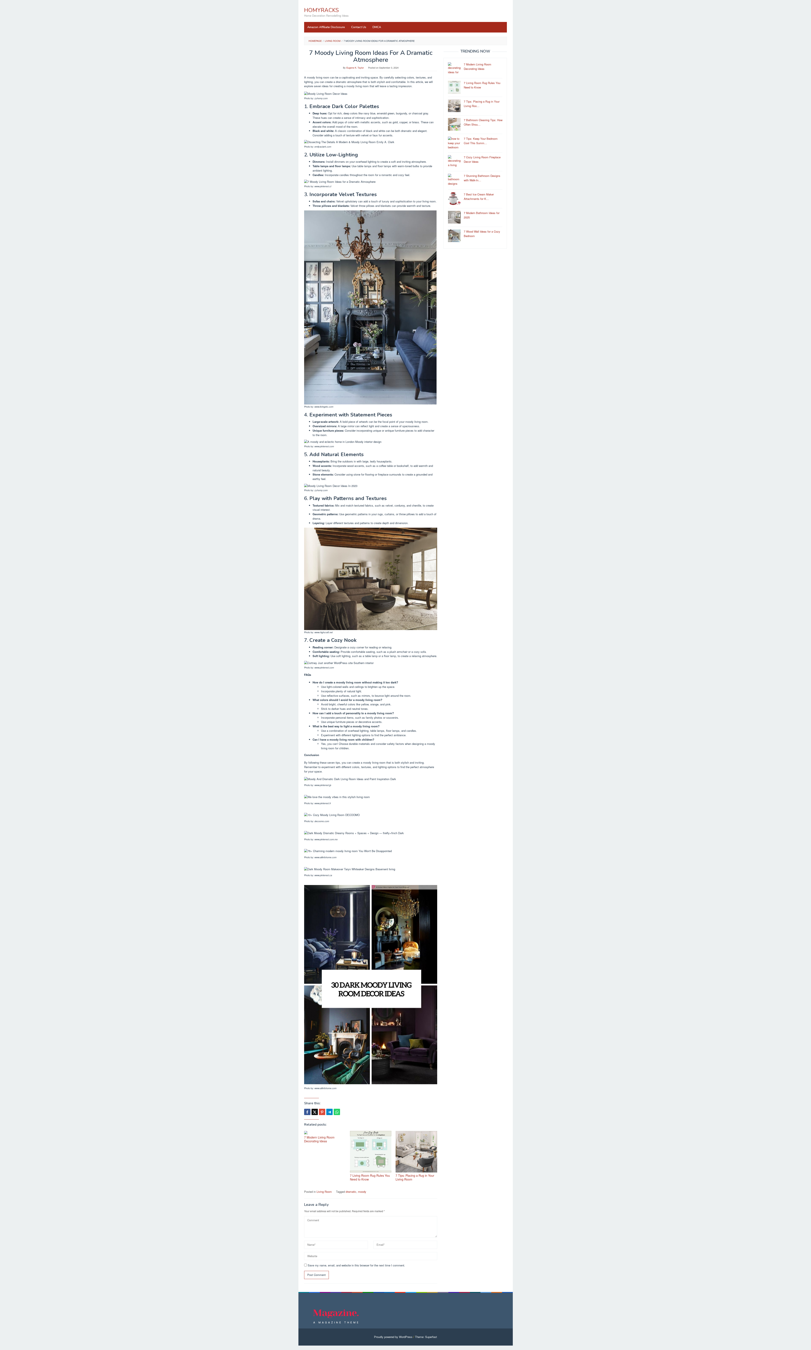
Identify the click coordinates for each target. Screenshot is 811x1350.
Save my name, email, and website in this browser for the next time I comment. (356, 1265)
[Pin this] (322, 1112)
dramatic (351, 1192)
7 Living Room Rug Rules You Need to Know (370, 1177)
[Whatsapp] (337, 1112)
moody (362, 1192)
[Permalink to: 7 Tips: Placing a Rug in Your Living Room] (416, 1151)
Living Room (324, 1192)
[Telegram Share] (329, 1112)
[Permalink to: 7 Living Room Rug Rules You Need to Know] (371, 1151)
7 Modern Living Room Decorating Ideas (319, 1139)
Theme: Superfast (426, 1337)
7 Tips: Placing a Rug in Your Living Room (415, 1177)
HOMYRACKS (321, 10)
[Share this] (307, 1112)
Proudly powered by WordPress (393, 1337)
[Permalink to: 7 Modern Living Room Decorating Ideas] (325, 1132)
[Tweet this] (315, 1112)
